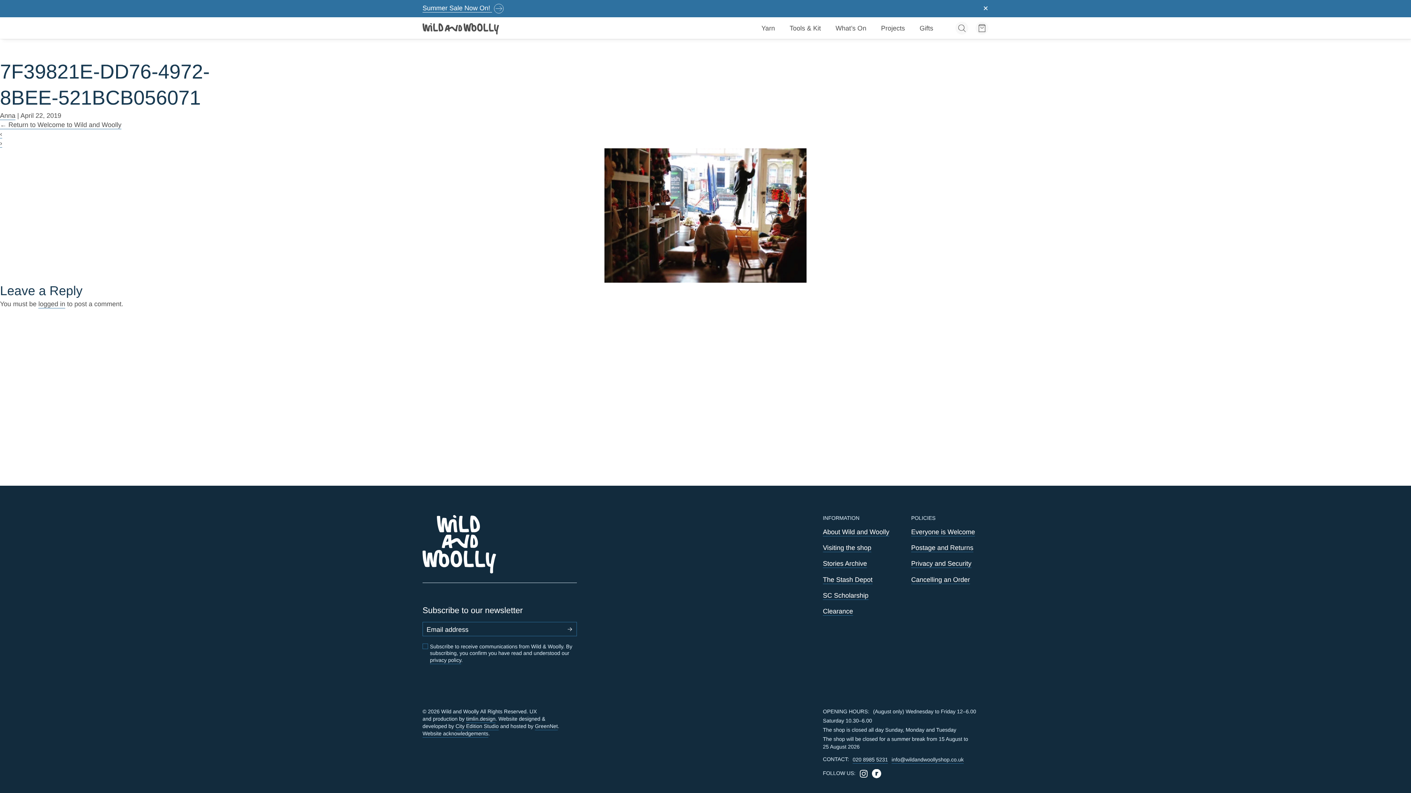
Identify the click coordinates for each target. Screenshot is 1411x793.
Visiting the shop (847, 547)
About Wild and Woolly (856, 532)
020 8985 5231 (870, 760)
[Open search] (961, 28)
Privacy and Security (941, 563)
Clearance (838, 611)
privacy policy (445, 660)
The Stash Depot (848, 579)
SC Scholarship (846, 595)
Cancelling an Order (940, 579)
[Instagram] (863, 773)
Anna (7, 115)
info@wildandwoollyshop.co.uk (927, 760)
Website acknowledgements (455, 734)
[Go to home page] (461, 28)
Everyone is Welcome (943, 532)
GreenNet (546, 726)
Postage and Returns (942, 547)
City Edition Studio (477, 726)
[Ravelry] (876, 773)
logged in (51, 304)
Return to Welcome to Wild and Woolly (60, 124)
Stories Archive (845, 563)
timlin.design (480, 719)
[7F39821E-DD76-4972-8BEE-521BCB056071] (705, 215)
